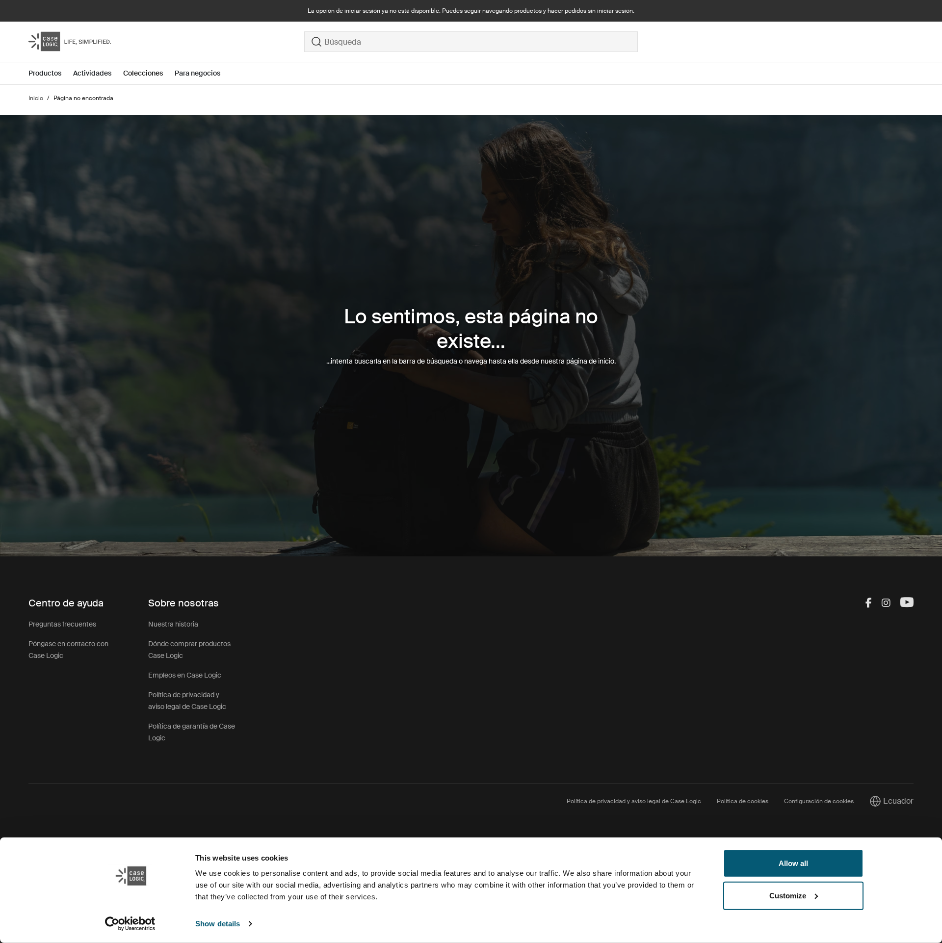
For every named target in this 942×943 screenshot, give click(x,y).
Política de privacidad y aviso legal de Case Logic (634, 801)
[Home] (166, 42)
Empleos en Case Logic (184, 675)
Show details (217, 923)
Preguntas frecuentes (62, 624)
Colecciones (143, 73)
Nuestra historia (173, 624)
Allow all (793, 863)
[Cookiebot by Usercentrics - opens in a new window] (130, 924)
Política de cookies (742, 801)
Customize (787, 895)
